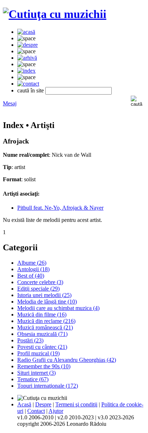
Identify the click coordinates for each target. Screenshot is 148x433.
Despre (43, 404)
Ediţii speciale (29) (38, 289)
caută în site (30, 90)
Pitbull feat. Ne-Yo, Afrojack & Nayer (60, 208)
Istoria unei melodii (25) (44, 295)
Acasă (24, 404)
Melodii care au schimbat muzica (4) (58, 308)
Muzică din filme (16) (41, 314)
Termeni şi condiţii (76, 404)
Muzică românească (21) (45, 327)
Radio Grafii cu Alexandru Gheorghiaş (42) (66, 360)
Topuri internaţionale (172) (47, 386)
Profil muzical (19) (38, 353)
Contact (36, 411)
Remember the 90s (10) (43, 366)
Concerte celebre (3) (40, 282)
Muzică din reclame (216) (46, 321)
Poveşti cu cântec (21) (42, 347)
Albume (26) (31, 263)
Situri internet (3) (36, 373)
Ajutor (55, 411)
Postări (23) (30, 340)
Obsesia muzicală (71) (42, 334)
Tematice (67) (32, 379)
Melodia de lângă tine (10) (47, 301)
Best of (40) (30, 276)
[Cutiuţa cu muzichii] (54, 14)
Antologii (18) (33, 269)
